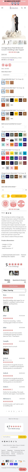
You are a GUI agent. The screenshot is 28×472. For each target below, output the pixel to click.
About (13, 454)
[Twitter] (2, 441)
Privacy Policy (5, 454)
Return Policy (5, 452)
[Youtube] (7, 441)
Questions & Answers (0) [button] (19, 281)
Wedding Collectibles (16, 468)
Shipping (9, 450)
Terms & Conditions (17, 452)
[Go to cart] (25, 8)
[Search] (21, 8)
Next (23, 256)
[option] (14, 26)
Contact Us (20, 454)
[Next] (25, 27)
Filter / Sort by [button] (8, 290)
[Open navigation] (2, 7)
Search (3, 450)
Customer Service (19, 450)
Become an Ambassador (8, 455)
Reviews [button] (7, 281)
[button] (14, 52)
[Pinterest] (11, 441)
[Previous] (3, 27)
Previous (23, 255)
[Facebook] (4, 441)
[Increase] (8, 196)
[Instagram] (9, 441)
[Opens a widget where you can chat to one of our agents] (23, 469)
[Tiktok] (13, 441)
